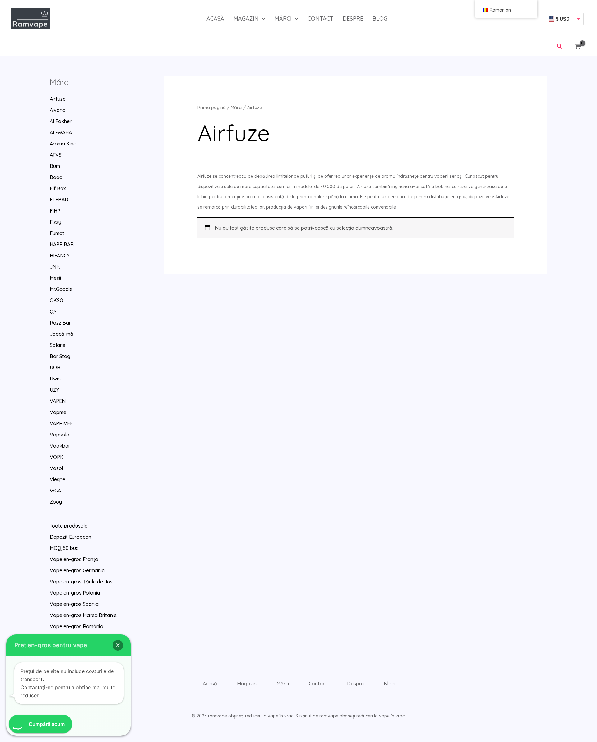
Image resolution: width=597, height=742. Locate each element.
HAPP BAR (62, 244)
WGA (55, 490)
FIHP (55, 211)
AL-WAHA (61, 132)
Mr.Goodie (61, 289)
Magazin (246, 18)
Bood (56, 177)
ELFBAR (59, 199)
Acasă (215, 18)
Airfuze (58, 99)
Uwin (55, 379)
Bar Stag (60, 356)
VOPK (56, 457)
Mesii (55, 278)
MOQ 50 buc (64, 548)
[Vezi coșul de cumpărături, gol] (579, 47)
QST (54, 311)
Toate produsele (68, 526)
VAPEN (58, 401)
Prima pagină (211, 107)
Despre (353, 18)
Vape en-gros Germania (77, 570)
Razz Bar (60, 323)
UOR (55, 367)
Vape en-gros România (76, 626)
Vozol (56, 468)
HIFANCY (60, 255)
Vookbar (60, 446)
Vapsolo (59, 434)
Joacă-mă (61, 334)
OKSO (56, 300)
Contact (320, 18)
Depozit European (70, 537)
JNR (55, 267)
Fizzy (55, 222)
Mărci (283, 18)
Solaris (57, 345)
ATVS (56, 155)
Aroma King (63, 144)
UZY (54, 390)
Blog (380, 18)
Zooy (56, 502)
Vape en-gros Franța (74, 559)
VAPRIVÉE (61, 423)
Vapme (58, 412)
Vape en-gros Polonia (75, 593)
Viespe (57, 479)
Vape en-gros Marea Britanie (83, 615)
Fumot (57, 233)
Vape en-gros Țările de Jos (81, 581)
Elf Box (58, 188)
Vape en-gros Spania (74, 604)
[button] (262, 18)
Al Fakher (61, 121)
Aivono (58, 110)
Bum (55, 166)
